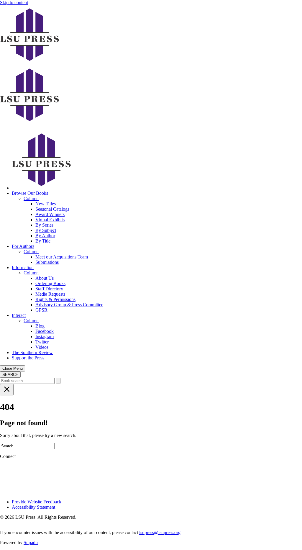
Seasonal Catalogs (52, 209)
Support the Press (28, 357)
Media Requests (50, 294)
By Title (42, 240)
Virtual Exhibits (50, 219)
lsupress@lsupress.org (159, 532)
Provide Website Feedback (36, 501)
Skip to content (14, 2)
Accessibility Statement (33, 507)
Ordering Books (50, 283)
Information (23, 267)
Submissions (47, 262)
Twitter (42, 341)
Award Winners (50, 214)
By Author (45, 235)
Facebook (44, 331)
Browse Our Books (30, 193)
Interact (19, 315)
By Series (44, 224)
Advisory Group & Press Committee (69, 304)
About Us (44, 278)
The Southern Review (32, 352)
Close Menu (12, 368)
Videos (41, 347)
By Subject (45, 230)
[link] (41, 187)
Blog (40, 325)
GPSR (41, 309)
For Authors (23, 246)
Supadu (31, 542)
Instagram (44, 336)
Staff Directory (49, 288)
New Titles (45, 203)
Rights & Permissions (55, 299)
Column (31, 198)
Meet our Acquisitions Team (61, 256)
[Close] (7, 389)
